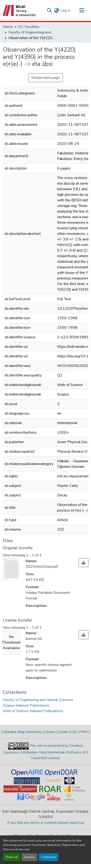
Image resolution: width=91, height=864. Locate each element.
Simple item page (45, 77)
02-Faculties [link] (28, 26)
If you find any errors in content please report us (45, 822)
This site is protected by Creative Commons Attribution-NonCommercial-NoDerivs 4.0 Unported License (45, 752)
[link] (83, 562)
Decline (29, 857)
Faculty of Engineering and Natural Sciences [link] (31, 32)
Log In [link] (65, 10)
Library (50, 731)
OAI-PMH (79, 731)
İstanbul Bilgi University (22, 731)
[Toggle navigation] (81, 10)
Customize (48, 857)
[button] (19, 10)
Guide (63, 731)
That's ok (12, 857)
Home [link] (8, 26)
